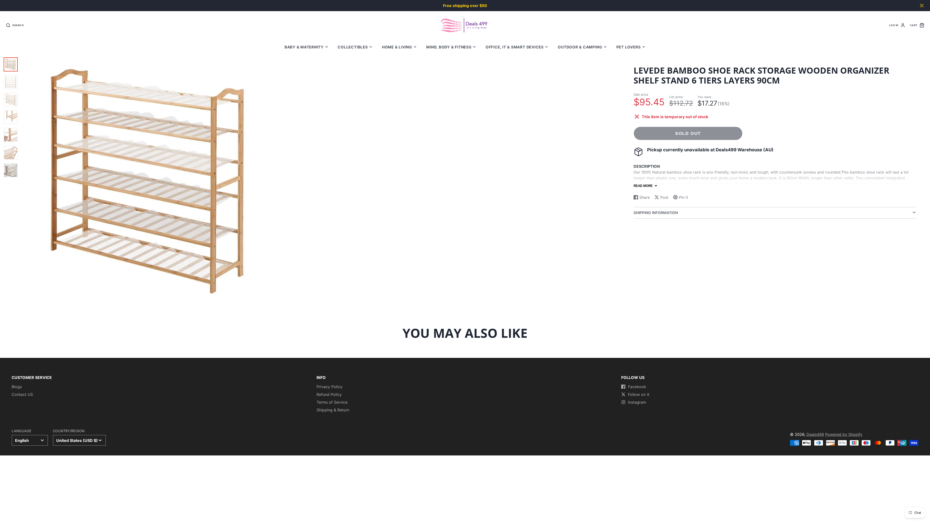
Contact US (22, 394)
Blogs (17, 386)
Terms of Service (332, 402)
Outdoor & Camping (580, 47)
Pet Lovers (628, 47)
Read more (643, 186)
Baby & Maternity (304, 47)
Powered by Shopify (843, 434)
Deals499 (815, 434)
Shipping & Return (333, 410)
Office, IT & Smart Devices (515, 47)
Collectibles (353, 47)
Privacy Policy (329, 386)
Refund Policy (329, 394)
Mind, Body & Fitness (448, 47)
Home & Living (397, 47)
